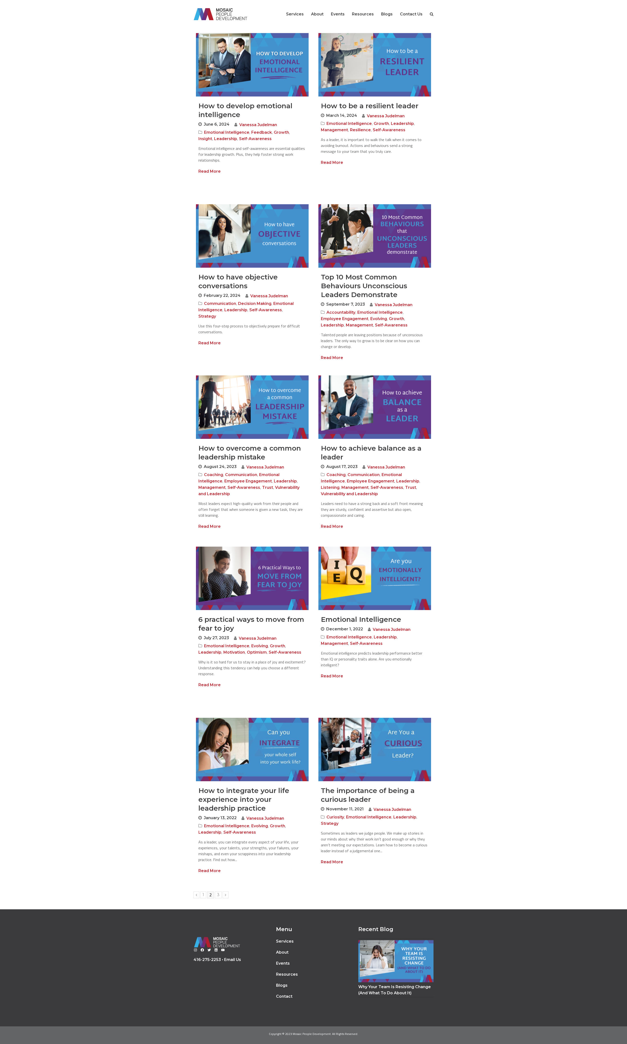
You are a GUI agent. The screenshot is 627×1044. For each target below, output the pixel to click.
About (282, 952)
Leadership (225, 138)
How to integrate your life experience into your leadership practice (243, 799)
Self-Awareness (255, 138)
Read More (209, 171)
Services (285, 941)
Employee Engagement (344, 318)
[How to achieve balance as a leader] (374, 435)
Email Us (232, 959)
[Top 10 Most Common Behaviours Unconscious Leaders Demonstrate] (374, 264)
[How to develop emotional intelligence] (252, 93)
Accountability (340, 312)
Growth (281, 132)
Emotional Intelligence (226, 132)
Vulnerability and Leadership (349, 494)
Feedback (261, 132)
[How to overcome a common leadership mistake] (252, 435)
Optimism (257, 652)
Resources (287, 974)
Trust (267, 487)
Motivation (234, 652)
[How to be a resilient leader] (374, 93)
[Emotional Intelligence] (374, 607)
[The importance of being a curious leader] (374, 778)
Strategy (207, 316)
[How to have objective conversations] (252, 264)
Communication (220, 303)
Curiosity (335, 817)
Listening (330, 487)
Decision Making (254, 303)
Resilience (360, 130)
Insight (205, 138)
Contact (284, 996)
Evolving (378, 318)
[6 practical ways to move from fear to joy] (252, 607)
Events (283, 963)
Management (334, 130)
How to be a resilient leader (369, 106)
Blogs (282, 985)
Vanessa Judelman (258, 124)
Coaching (213, 474)
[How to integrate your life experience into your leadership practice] (252, 778)
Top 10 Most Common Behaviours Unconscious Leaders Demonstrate (364, 286)
